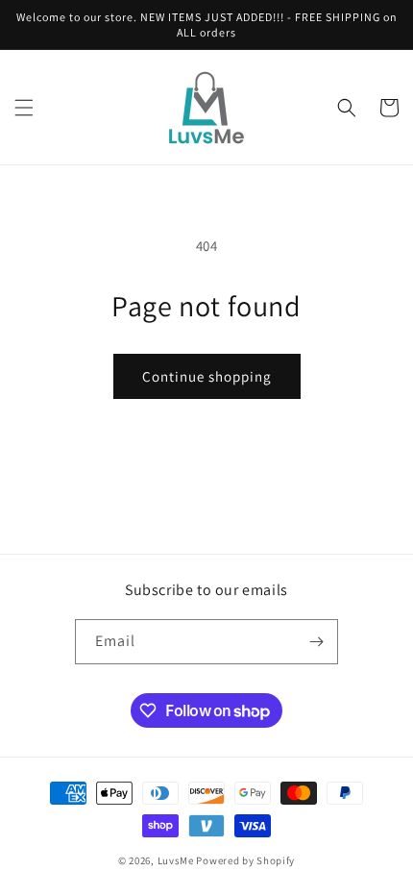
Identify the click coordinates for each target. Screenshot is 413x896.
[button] (24, 108)
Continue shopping (207, 376)
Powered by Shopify (245, 860)
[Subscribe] (316, 641)
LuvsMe (176, 860)
